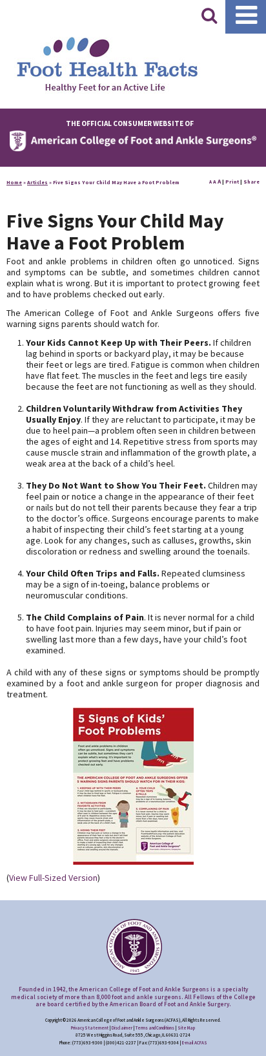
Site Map (186, 1028)
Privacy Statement (89, 1028)
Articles (37, 182)
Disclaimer (122, 1028)
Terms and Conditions (155, 1028)
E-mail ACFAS (194, 1043)
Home (14, 182)
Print (232, 181)
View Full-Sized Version (53, 877)
